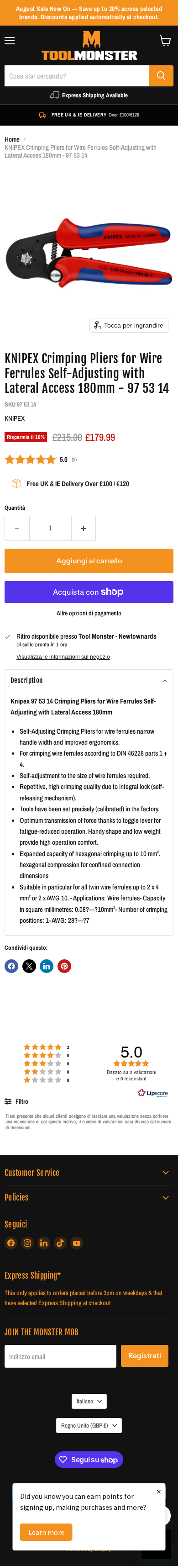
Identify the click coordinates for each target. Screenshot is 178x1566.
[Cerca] (161, 75)
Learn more (46, 1532)
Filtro (21, 1101)
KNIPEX (15, 418)
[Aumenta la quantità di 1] (84, 528)
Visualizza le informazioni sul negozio (63, 657)
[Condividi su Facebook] (11, 966)
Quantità (15, 507)
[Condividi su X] (29, 966)
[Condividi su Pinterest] (64, 966)
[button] (89, 681)
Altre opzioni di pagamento (89, 613)
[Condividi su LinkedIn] (46, 966)
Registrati (144, 1355)
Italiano (85, 1401)
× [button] (159, 1491)
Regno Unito (84, 1425)
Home (12, 139)
